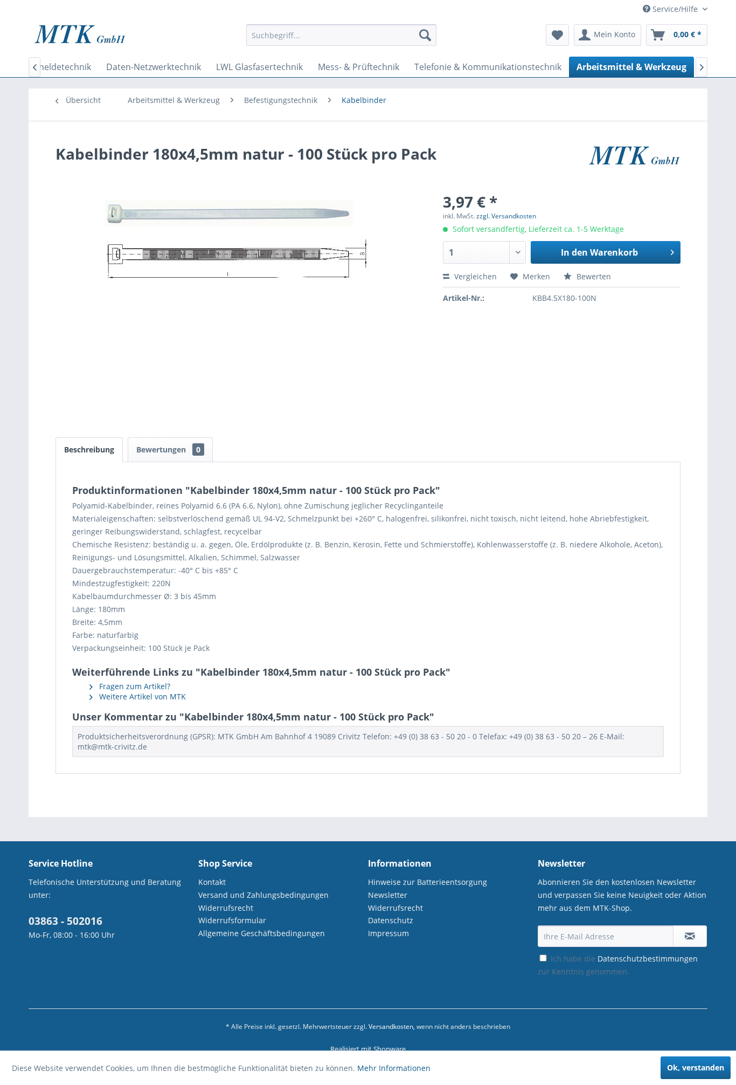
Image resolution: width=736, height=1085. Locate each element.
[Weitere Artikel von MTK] (634, 164)
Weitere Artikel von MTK (141, 696)
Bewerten (592, 276)
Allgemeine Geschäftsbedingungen (261, 933)
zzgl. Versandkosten (506, 216)
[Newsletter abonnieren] (690, 936)
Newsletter (387, 895)
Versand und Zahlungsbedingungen (263, 895)
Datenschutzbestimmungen (648, 958)
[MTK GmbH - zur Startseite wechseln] (80, 37)
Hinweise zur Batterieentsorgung (427, 882)
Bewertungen (168, 449)
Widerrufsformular (232, 920)
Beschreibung (89, 449)
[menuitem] (341, 40)
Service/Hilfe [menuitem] (675, 9)
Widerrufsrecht (225, 908)
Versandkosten (391, 1026)
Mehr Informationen (394, 1068)
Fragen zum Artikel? (133, 686)
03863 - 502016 (65, 921)
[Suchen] (425, 35)
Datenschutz (390, 920)
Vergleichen (474, 276)
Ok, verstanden (695, 1067)
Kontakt (212, 882)
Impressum (388, 933)
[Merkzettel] (557, 35)
